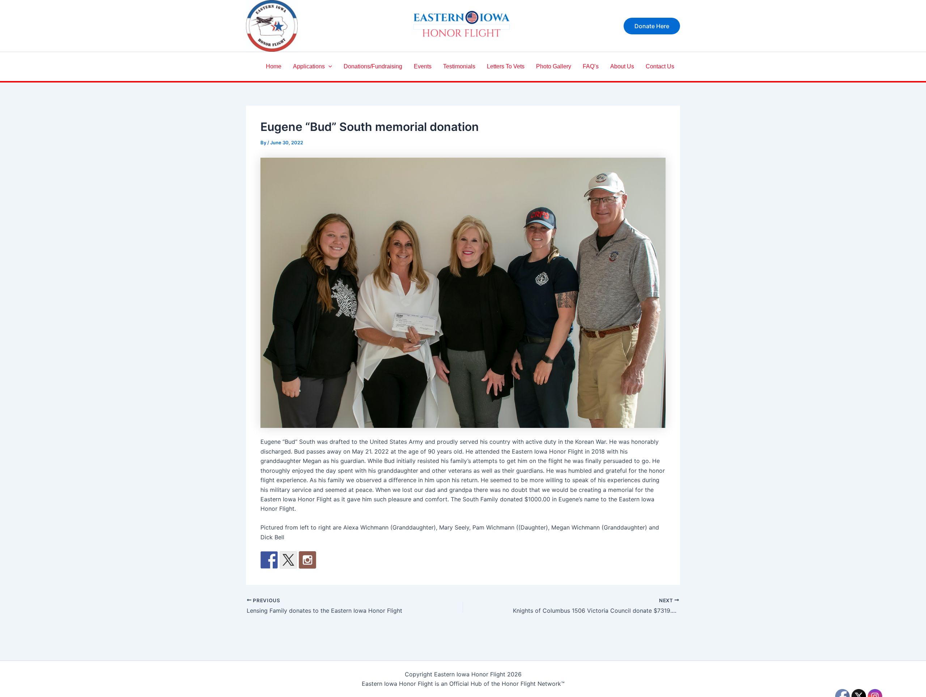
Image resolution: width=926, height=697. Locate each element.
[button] (652, 26)
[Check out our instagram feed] (307, 560)
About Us (622, 66)
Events (423, 66)
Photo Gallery (553, 66)
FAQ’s (591, 66)
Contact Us (660, 66)
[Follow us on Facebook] (269, 560)
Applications (309, 66)
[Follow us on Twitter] (288, 560)
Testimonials (459, 66)
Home (273, 66)
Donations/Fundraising (373, 66)
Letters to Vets (505, 66)
